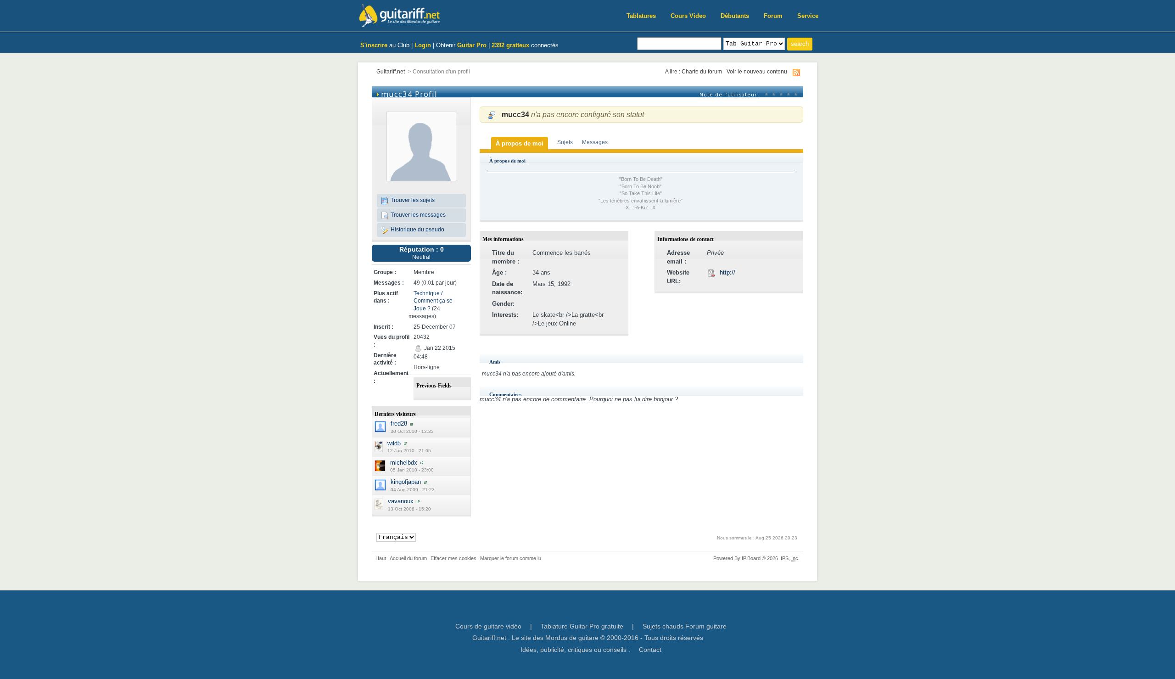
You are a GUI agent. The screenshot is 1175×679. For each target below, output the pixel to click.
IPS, (789, 558)
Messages (595, 142)
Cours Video (688, 15)
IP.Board (751, 558)
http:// (727, 272)
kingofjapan (406, 481)
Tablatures (641, 15)
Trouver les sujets (412, 200)
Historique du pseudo (416, 229)
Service (807, 15)
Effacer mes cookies (453, 558)
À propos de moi (519, 143)
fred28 (399, 423)
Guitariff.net (390, 71)
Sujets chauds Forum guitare (685, 626)
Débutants (735, 15)
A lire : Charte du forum (693, 71)
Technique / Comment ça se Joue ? (433, 300)
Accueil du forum (408, 558)
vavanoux (401, 501)
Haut (380, 558)
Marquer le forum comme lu (510, 558)
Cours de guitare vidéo (488, 626)
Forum (773, 15)
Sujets (565, 142)
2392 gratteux (510, 45)
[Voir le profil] (411, 423)
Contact (650, 649)
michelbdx (403, 462)
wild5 (394, 443)
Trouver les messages (417, 215)
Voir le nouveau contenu (757, 71)
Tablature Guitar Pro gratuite (582, 626)
